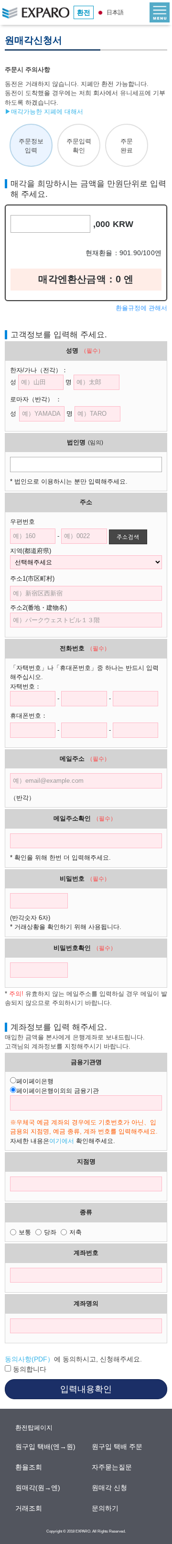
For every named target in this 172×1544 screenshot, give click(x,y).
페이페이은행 (35, 1081)
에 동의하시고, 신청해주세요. (73, 1359)
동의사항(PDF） (29, 1359)
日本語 (114, 12)
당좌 (50, 1232)
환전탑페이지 (34, 1427)
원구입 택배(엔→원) (45, 1446)
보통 (25, 1232)
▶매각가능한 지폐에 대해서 (44, 111)
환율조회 (29, 1467)
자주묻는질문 (112, 1467)
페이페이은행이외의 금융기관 (57, 1090)
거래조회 (29, 1508)
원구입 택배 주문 (117, 1446)
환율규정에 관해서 (141, 308)
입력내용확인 (86, 1389)
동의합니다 (28, 1369)
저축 (75, 1232)
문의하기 (105, 1508)
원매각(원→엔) (38, 1487)
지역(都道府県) (37, 550)
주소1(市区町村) (38, 578)
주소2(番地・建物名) (38, 607)
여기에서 (61, 1141)
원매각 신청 (110, 1487)
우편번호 (22, 521)
